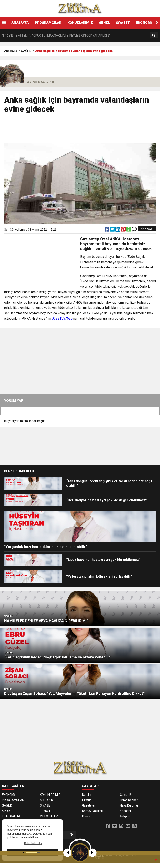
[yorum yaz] (134, 230)
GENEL (104, 23)
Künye (86, 816)
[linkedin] (118, 230)
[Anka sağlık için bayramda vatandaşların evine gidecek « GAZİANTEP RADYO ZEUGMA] (80, 8)
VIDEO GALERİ (49, 816)
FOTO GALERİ (11, 816)
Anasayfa (10, 51)
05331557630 (62, 318)
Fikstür (86, 800)
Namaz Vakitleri (92, 811)
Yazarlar (125, 811)
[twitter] (112, 230)
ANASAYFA (20, 23)
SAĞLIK (26, 51)
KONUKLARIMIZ (80, 23)
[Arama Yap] (153, 35)
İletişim (125, 816)
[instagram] (121, 826)
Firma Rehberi (129, 800)
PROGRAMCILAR (48, 23)
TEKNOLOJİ (47, 811)
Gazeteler (88, 805)
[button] (157, 23)
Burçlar (86, 794)
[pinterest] (123, 230)
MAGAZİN (46, 800)
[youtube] (128, 826)
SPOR (6, 811)
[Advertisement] (80, 130)
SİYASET (123, 23)
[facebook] (107, 230)
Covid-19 (126, 794)
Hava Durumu (129, 805)
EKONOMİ (144, 23)
